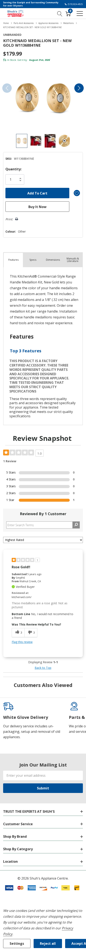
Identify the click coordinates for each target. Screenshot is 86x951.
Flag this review (22, 642)
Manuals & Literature (73, 260)
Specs (32, 260)
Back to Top (43, 668)
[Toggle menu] (80, 13)
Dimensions (53, 260)
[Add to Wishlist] (77, 193)
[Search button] (59, 13)
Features (13, 260)
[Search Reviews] (76, 524)
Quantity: (13, 169)
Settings (17, 943)
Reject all (48, 943)
